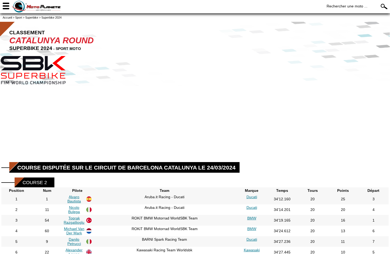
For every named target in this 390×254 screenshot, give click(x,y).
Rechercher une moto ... (347, 6)
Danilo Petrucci (74, 241)
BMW (251, 218)
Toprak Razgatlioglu (74, 220)
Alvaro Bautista (74, 199)
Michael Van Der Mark (74, 231)
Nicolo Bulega (74, 209)
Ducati (251, 197)
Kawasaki (252, 250)
